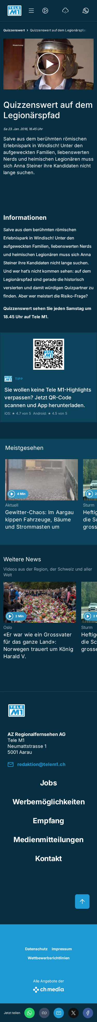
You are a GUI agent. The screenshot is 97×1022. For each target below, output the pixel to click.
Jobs (48, 782)
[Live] (45, 10)
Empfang (48, 820)
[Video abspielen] (48, 64)
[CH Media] (48, 989)
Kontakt (48, 858)
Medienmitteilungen (48, 839)
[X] (73, 1013)
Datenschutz (36, 949)
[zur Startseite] (14, 10)
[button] (44, 1013)
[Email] (59, 1013)
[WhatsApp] (29, 1013)
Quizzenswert (14, 30)
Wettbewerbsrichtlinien (49, 958)
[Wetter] (65, 10)
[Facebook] (88, 1013)
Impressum (62, 949)
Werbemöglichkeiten (48, 801)
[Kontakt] (85, 10)
